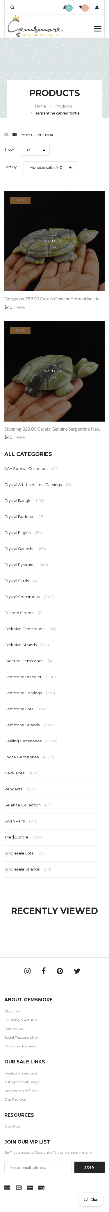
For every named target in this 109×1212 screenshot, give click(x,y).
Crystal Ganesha (25, 548)
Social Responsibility (21, 1037)
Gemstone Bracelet (30, 676)
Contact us (13, 1028)
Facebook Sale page (20, 1073)
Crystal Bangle (24, 500)
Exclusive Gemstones (30, 628)
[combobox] (35, 150)
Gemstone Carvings (29, 692)
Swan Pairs (20, 821)
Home (40, 105)
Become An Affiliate (20, 1090)
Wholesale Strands (27, 869)
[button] (12, 7)
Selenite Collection (27, 805)
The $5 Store (23, 837)
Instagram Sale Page (21, 1082)
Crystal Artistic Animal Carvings (37, 484)
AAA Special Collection (31, 468)
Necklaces (21, 773)
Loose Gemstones (29, 757)
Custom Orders (23, 612)
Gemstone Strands (29, 725)
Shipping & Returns (20, 1020)
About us (12, 1011)
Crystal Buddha (24, 516)
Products (63, 105)
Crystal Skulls (21, 580)
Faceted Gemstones (30, 660)
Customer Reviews (20, 1046)
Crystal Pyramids (26, 564)
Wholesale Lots (25, 853)
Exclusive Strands (26, 644)
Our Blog (12, 1126)
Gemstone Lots (26, 709)
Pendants (20, 789)
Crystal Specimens (29, 596)
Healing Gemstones (30, 741)
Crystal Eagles (23, 532)
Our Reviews (15, 1099)
